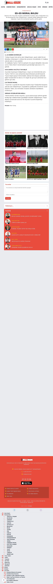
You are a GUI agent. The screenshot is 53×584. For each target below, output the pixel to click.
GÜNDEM (44, 7)
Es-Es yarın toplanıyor (11, 148)
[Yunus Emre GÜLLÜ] (7, 246)
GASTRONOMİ (11, 539)
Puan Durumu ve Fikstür (34, 491)
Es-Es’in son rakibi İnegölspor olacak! (36, 179)
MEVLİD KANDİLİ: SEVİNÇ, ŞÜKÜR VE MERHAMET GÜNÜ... (26, 216)
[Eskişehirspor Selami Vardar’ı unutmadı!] (37, 141)
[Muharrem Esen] (7, 215)
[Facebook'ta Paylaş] (5, 49)
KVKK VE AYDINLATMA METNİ (38, 501)
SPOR (39, 7)
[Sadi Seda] (7, 234)
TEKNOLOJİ (10, 521)
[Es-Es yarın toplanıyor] (15, 141)
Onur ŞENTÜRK (15, 220)
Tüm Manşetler (10, 493)
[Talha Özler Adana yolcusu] (15, 156)
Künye (6, 567)
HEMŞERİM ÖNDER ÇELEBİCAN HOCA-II (22, 247)
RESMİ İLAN (30, 502)
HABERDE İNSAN (10, 7)
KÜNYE (28, 501)
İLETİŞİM (24, 501)
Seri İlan (6, 560)
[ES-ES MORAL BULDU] (26, 35)
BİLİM (8, 528)
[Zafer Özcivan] (7, 227)
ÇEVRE (9, 529)
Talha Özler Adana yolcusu (12, 163)
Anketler (7, 565)
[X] (25, 479)
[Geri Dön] (4, 580)
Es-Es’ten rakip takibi (32, 163)
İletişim (6, 569)
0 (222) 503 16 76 (27, 471)
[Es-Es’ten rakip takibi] (37, 156)
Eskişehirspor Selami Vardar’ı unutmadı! (37, 148)
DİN (8, 531)
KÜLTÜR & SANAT (12, 544)
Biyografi (7, 564)
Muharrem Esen (15, 214)
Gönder (8, 198)
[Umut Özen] (7, 240)
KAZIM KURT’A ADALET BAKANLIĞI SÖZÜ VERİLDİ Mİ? (25, 235)
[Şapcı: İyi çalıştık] (15, 172)
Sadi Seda (14, 233)
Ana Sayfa (7, 513)
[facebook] (14, 510)
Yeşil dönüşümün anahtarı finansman (20, 241)
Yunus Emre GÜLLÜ (16, 245)
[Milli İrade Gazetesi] (12, 2)
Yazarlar (6, 559)
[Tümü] (47, 205)
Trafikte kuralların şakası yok (18, 222)
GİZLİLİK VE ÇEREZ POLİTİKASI (14, 501)
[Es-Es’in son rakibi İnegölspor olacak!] (37, 172)
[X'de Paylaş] (8, 49)
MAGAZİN (9, 546)
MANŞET (9, 547)
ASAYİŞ (3, 7)
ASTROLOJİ (10, 524)
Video (6, 557)
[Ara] (46, 2)
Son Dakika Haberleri (33, 493)
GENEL (9, 541)
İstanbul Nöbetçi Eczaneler (13, 488)
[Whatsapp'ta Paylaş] (10, 49)
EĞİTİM (50, 7)
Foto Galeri (7, 555)
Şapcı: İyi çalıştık (9, 179)
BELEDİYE (9, 526)
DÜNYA (9, 532)
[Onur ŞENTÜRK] (7, 221)
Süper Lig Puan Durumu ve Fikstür (16, 577)
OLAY (8, 549)
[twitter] (27, 510)
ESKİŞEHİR (10, 536)
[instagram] (41, 510)
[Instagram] (28, 479)
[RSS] (30, 479)
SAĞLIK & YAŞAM (31, 7)
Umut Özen (14, 239)
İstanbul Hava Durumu (33, 488)
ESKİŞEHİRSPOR (21, 7)
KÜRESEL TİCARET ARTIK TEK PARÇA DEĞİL (23, 228)
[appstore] (26, 483)
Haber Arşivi (9, 496)
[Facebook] (23, 479)
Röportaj (6, 562)
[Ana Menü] (47, 2)
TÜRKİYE (9, 552)
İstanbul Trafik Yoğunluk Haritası (14, 491)
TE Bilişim (30, 506)
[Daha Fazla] (13, 49)
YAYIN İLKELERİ (23, 502)
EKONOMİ (9, 518)
